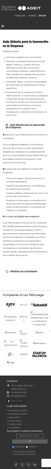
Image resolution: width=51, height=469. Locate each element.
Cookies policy (15, 424)
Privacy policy (14, 421)
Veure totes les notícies (25, 454)
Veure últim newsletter (24, 452)
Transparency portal (17, 414)
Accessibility (14, 428)
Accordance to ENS (17, 411)
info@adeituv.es (18, 396)
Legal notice (14, 417)
